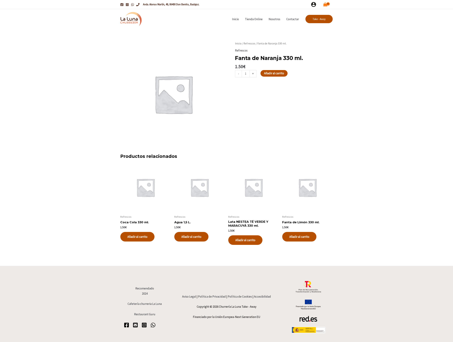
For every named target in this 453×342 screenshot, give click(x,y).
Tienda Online (254, 19)
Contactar (292, 19)
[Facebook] (122, 4)
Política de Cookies (240, 296)
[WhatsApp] (132, 4)
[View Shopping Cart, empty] (326, 4)
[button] (319, 19)
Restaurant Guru (144, 314)
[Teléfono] (137, 4)
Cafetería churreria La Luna (145, 304)
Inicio (235, 19)
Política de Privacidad (212, 296)
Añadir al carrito (274, 73)
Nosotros (274, 19)
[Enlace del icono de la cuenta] (313, 4)
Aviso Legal (189, 296)
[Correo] (135, 325)
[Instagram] (127, 4)
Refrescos (249, 43)
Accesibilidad (262, 296)
